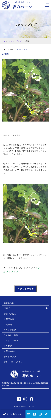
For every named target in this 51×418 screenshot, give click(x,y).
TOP (3, 41)
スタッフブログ (15, 41)
